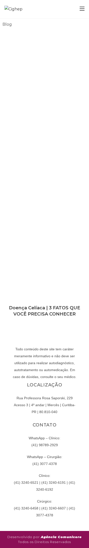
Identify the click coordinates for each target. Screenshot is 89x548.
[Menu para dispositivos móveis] (82, 9)
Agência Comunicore (61, 537)
